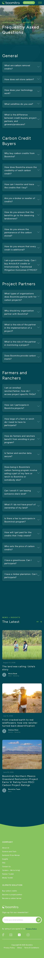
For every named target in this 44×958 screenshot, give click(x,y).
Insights (5, 859)
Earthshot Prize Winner (11, 855)
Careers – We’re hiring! (11, 870)
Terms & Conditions (31, 948)
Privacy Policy (31, 929)
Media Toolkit (7, 878)
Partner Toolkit (8, 874)
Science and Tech (9, 851)
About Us (5, 848)
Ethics (19, 948)
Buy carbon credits (9, 891)
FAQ (3, 863)
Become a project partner (12, 894)
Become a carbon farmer (11, 898)
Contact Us (6, 866)
